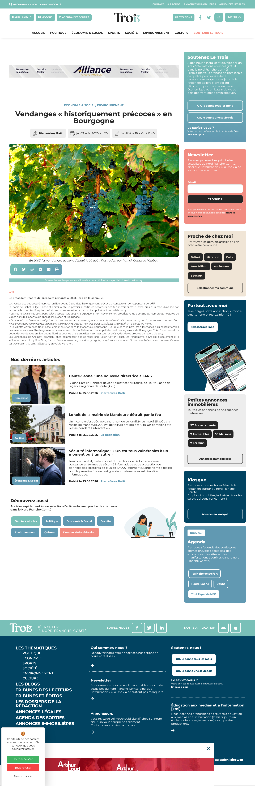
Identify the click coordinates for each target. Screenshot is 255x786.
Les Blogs (28, 684)
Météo (23, 735)
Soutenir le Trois (208, 33)
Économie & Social (87, 33)
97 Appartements (203, 425)
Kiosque (26, 729)
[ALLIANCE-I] (94, 91)
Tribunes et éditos (39, 696)
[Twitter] (209, 17)
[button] (15, 269)
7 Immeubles (199, 434)
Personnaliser (23, 776)
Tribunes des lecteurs (44, 690)
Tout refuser (23, 767)
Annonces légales (232, 4)
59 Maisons (223, 434)
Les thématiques (36, 648)
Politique (58, 33)
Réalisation (227, 759)
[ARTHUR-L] (127, 764)
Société (131, 33)
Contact (158, 4)
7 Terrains (197, 443)
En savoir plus (196, 134)
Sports (114, 33)
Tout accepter (23, 759)
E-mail (192, 182)
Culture (182, 33)
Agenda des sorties (40, 718)
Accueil (38, 33)
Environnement (156, 33)
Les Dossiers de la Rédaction (38, 704)
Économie (32, 658)
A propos (173, 4)
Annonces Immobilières (200, 4)
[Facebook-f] (200, 17)
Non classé (21, 398)
